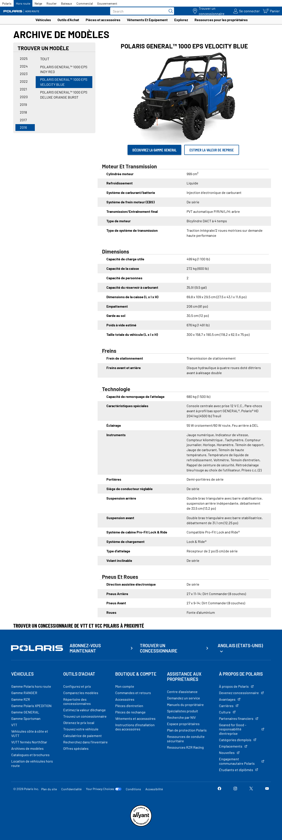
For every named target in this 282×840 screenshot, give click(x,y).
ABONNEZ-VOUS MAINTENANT (85, 648)
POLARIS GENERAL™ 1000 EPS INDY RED (63, 69)
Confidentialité (71, 789)
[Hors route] (23, 11)
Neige (38, 3)
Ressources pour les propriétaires (221, 20)
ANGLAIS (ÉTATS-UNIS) (240, 645)
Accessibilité (154, 789)
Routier (51, 3)
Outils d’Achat (68, 20)
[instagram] (235, 789)
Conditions (133, 789)
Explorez (181, 20)
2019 (23, 104)
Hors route (23, 3)
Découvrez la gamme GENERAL (154, 149)
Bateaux (66, 3)
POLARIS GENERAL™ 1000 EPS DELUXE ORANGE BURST (63, 94)
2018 (23, 112)
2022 (24, 81)
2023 (24, 74)
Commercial (84, 3)
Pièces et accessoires (103, 20)
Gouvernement (107, 3)
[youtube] (267, 789)
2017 (23, 120)
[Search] (169, 11)
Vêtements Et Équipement (147, 20)
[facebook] (219, 789)
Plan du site (49, 789)
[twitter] (251, 789)
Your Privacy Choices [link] (100, 789)
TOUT (44, 58)
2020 (24, 97)
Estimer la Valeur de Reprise (211, 149)
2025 (24, 58)
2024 (24, 66)
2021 (23, 89)
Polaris (6, 3)
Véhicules (43, 20)
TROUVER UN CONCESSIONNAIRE (158, 648)
